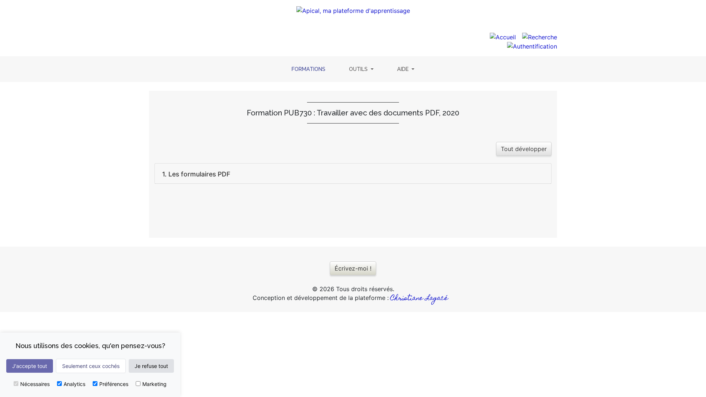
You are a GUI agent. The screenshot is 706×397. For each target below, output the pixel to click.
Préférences (113, 384)
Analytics (74, 384)
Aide (403, 69)
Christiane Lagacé (419, 298)
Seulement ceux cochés (91, 366)
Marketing (154, 384)
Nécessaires (35, 384)
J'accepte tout (29, 366)
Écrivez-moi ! (353, 268)
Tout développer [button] (524, 149)
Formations (310, 68)
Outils (359, 69)
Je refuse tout (151, 366)
